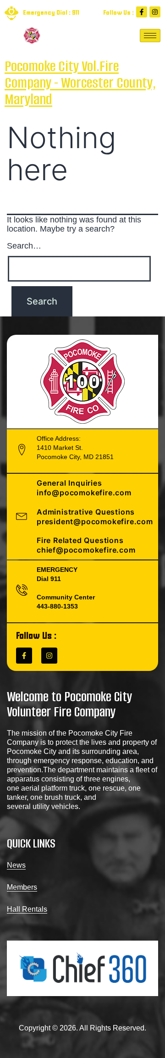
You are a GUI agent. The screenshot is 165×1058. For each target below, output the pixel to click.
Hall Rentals (27, 909)
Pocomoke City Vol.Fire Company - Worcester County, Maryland (80, 82)
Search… (24, 245)
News (16, 865)
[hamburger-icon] (150, 35)
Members (22, 887)
